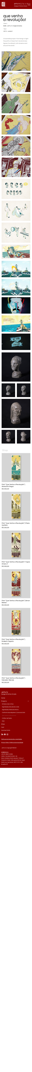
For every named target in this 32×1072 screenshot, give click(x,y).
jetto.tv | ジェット (21, 4)
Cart (2, 727)
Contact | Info (5, 730)
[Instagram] (7, 734)
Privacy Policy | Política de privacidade (12, 742)
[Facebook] (5, 734)
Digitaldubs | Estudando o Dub (10, 707)
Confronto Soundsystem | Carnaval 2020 (13, 712)
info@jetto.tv (4, 752)
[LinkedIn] (2, 734)
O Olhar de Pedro (7, 718)
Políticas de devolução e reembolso (11, 739)
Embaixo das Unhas (7, 704)
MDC (3, 721)
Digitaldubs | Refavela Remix (10, 709)
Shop (3, 724)
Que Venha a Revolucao (9, 715)
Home (3, 698)
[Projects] (28, 701)
